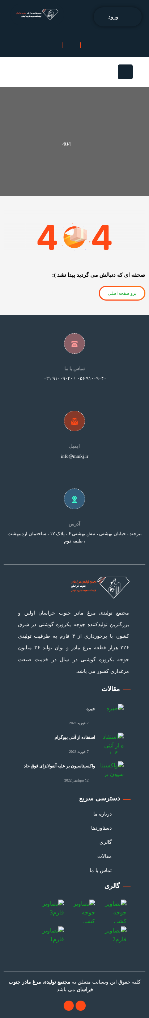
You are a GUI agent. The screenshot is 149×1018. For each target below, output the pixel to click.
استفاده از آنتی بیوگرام (75, 737)
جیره (90, 708)
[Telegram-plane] (81, 1006)
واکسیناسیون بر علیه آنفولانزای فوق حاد (59, 765)
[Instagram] (69, 1006)
